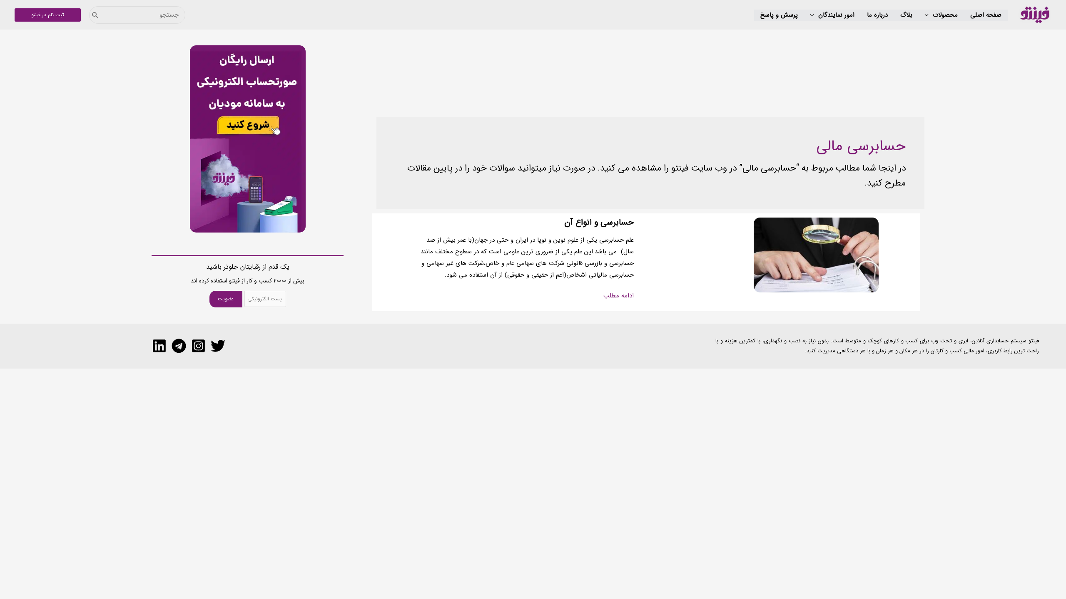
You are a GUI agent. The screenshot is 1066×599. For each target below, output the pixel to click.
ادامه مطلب (618, 296)
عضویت (226, 299)
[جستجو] (95, 15)
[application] (929, 15)
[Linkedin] (159, 346)
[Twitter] (218, 346)
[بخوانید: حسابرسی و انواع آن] (816, 255)
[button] (941, 15)
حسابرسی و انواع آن (599, 222)
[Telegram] (179, 346)
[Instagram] (198, 346)
